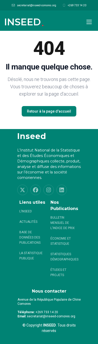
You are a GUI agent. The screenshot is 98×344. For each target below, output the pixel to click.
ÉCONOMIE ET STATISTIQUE (60, 241)
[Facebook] (35, 190)
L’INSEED (25, 211)
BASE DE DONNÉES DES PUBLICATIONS (30, 237)
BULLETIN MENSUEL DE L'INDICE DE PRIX (62, 223)
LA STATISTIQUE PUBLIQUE (31, 255)
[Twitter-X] (22, 190)
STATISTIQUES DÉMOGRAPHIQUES (64, 256)
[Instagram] (48, 190)
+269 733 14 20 (77, 5)
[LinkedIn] (61, 190)
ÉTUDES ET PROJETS (58, 272)
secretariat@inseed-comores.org (36, 5)
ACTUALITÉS (28, 222)
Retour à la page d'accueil (49, 111)
